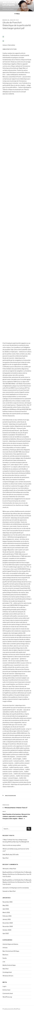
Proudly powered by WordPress (11, 1009)
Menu (18, 13)
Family (5, 958)
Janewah (5, 888)
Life (4, 961)
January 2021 (7, 919)
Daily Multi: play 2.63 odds (11, 854)
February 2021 (7, 916)
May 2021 (6, 905)
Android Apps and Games (10, 944)
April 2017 (6, 933)
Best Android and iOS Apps (11, 951)
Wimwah (5, 868)
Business (5, 954)
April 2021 (6, 909)
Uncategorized (10, 795)
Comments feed (8, 993)
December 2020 (8, 923)
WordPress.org (7, 997)
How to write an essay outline (12, 845)
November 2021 (7, 902)
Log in (4, 986)
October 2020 (7, 930)
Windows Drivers (8, 976)
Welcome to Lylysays (11, 3)
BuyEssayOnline (8, 872)
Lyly (17, 20)
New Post (5, 858)
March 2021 (6, 912)
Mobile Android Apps (9, 965)
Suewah (5, 891)
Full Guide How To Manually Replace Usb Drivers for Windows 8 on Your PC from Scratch (17, 874)
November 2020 (8, 926)
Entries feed (6, 990)
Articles (5, 947)
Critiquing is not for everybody (19, 888)
